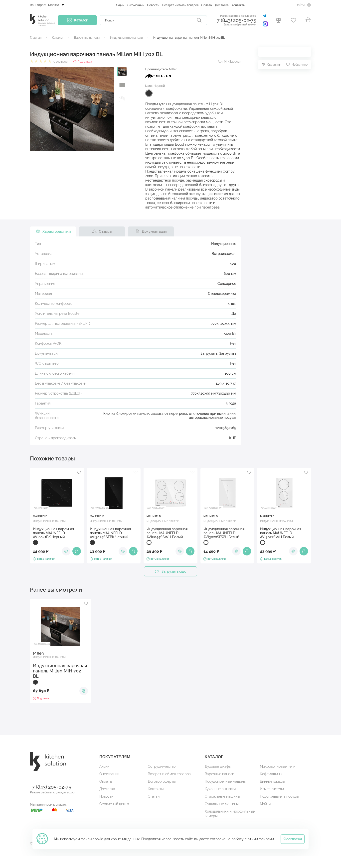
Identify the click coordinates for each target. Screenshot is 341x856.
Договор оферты (161, 781)
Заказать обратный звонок (240, 24)
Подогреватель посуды (279, 796)
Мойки (265, 804)
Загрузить (208, 353)
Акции (120, 5)
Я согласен (292, 839)
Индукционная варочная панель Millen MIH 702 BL (60, 671)
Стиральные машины (222, 796)
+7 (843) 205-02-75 (235, 20)
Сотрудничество (161, 766)
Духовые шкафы (218, 766)
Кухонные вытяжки (220, 789)
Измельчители (272, 789)
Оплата (206, 5)
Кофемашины (271, 774)
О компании (135, 5)
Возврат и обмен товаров (180, 5)
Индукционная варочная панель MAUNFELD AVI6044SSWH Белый (167, 533)
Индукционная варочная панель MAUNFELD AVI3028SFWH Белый (223, 533)
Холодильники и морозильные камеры (230, 813)
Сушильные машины (221, 804)
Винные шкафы (272, 781)
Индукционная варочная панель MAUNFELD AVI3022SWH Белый (280, 533)
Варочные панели (219, 774)
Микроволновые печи (277, 766)
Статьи (154, 796)
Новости (153, 5)
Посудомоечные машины (225, 781)
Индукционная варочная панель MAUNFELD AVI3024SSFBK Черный (110, 533)
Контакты (238, 5)
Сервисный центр (114, 804)
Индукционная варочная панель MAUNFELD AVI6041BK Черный (53, 533)
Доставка (222, 5)
